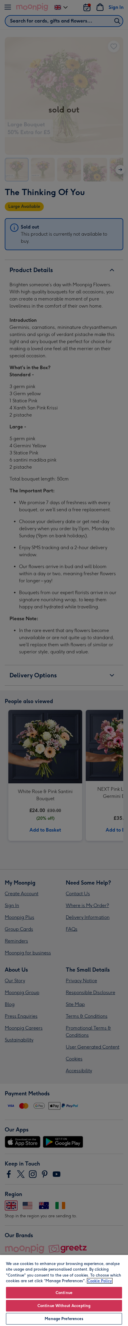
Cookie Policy (100, 1281)
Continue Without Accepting (64, 1306)
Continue (64, 1292)
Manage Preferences (64, 1319)
